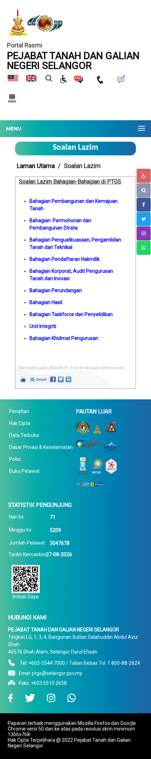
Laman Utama (36, 165)
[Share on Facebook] (53, 379)
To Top (136, 726)
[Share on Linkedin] (68, 379)
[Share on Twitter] (61, 379)
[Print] (22, 379)
